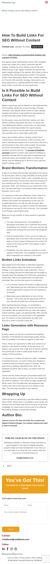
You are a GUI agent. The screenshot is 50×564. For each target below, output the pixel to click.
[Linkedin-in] (3, 548)
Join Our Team (12, 558)
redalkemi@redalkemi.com (15, 539)
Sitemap (40, 558)
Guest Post (37, 46)
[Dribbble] (15, 548)
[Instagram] (11, 548)
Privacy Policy (25, 558)
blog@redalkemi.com (25, 458)
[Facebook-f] (7, 548)
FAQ (33, 558)
